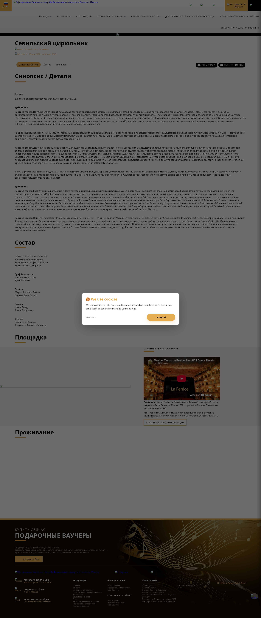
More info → (91, 317)
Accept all (161, 317)
